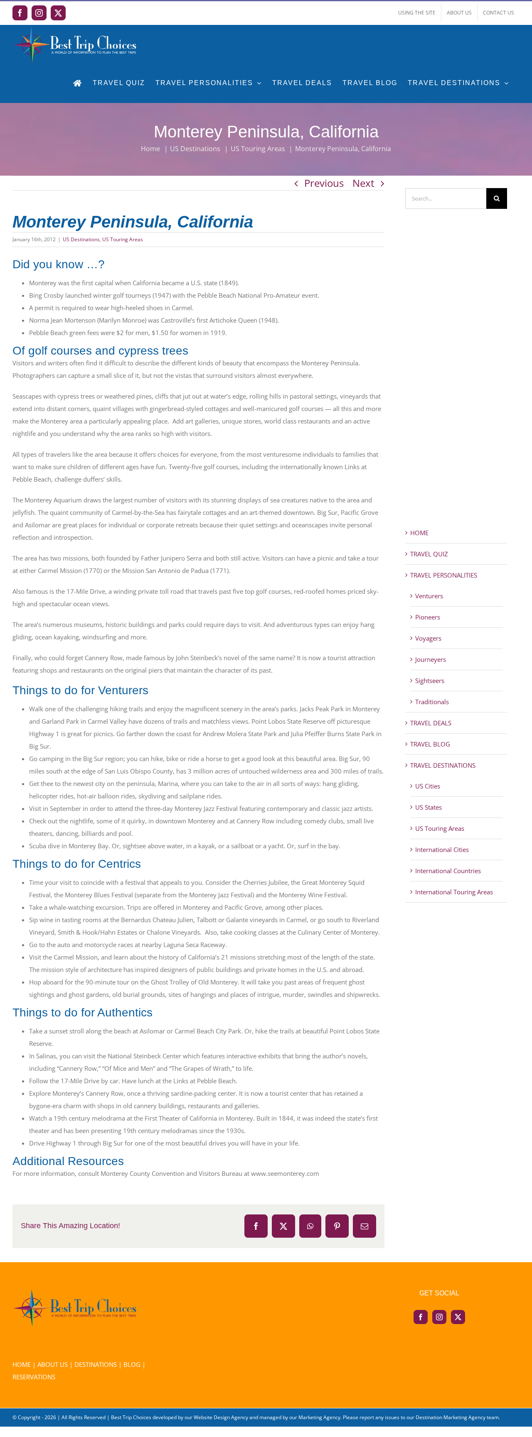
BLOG (131, 1364)
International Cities (442, 849)
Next (363, 183)
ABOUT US (52, 1364)
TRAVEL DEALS (430, 723)
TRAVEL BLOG (430, 744)
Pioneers (427, 617)
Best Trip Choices (131, 1417)
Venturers (429, 596)
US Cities (427, 786)
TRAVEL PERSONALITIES (443, 575)
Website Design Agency (221, 1417)
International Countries (448, 871)
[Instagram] (439, 1317)
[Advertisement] (456, 383)
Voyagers (428, 638)
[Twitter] (458, 1317)
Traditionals (432, 702)
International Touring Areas (454, 892)
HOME (419, 533)
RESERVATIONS (33, 1377)
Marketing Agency (319, 1417)
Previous (324, 183)
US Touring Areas (122, 239)
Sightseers (429, 680)
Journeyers (430, 659)
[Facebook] (421, 1317)
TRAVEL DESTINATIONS (442, 765)
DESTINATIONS (95, 1364)
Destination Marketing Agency (450, 1417)
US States (428, 807)
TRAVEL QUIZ (429, 554)
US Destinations (81, 239)
